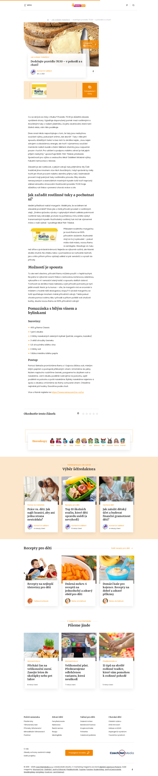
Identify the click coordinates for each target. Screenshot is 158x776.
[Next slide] (78, 90)
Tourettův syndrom (117, 735)
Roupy (54, 731)
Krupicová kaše (86, 728)
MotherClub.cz (48, 19)
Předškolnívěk (72, 769)
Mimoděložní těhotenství (34, 731)
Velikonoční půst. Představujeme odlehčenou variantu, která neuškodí (76, 672)
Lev (84, 445)
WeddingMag (29, 772)
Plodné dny (28, 721)
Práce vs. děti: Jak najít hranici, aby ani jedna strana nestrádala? (41, 514)
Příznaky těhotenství (32, 728)
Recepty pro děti (72, 505)
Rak (90, 445)
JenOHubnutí (58, 772)
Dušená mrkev (86, 721)
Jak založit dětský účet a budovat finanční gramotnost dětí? (116, 514)
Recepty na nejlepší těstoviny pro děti (40, 585)
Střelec (77, 445)
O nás (26, 749)
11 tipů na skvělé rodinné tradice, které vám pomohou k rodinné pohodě (116, 670)
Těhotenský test (31, 725)
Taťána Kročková (41, 601)
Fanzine (89, 769)
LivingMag (40, 772)
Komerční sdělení (44, 71)
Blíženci (97, 445)
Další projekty (29, 755)
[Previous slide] (28, 90)
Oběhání (48, 769)
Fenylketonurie (58, 721)
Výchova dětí (108, 505)
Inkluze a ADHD (115, 728)
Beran (59, 445)
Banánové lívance (87, 725)
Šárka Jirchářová (78, 601)
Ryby (71, 445)
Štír (65, 445)
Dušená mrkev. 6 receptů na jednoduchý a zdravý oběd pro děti (78, 589)
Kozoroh (110, 445)
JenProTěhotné (59, 769)
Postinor (27, 735)
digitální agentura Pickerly (110, 767)
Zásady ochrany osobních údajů (37, 752)
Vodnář (123, 445)
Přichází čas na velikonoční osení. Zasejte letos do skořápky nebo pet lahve (39, 672)
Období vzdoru (115, 721)
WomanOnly (38, 769)
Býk (103, 445)
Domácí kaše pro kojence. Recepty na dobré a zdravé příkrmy (116, 589)
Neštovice (56, 725)
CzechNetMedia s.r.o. (44, 767)
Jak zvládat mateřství (60, 19)
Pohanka (84, 731)
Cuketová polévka (88, 735)
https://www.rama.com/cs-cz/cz (68, 392)
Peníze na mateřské (35, 505)
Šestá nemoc (57, 728)
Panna (116, 445)
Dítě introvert (114, 725)
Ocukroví (48, 772)
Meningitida (57, 735)
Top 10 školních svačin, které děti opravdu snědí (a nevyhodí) (76, 514)
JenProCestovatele (113, 769)
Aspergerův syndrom (118, 731)
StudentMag (99, 769)
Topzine (82, 769)
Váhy (52, 445)
